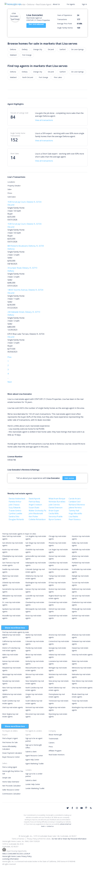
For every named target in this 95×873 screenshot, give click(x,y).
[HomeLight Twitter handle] (68, 808)
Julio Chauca (14, 504)
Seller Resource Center (10, 790)
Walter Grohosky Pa (37, 510)
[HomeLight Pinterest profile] (86, 808)
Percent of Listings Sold (19, 113)
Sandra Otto (14, 516)
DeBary (24, 49)
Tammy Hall (74, 510)
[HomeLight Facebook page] (72, 808)
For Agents (71, 4)
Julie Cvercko (54, 504)
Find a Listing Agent (9, 767)
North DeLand (27, 77)
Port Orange (27, 55)
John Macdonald (36, 513)
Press (51, 746)
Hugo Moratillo (75, 513)
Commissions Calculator (11, 794)
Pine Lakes (58, 77)
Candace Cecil (74, 501)
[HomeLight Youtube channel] (81, 808)
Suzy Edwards (15, 507)
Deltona (13, 49)
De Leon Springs (77, 49)
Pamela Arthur (15, 501)
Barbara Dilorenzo (77, 504)
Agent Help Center (32, 760)
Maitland (13, 55)
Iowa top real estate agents (82, 654)
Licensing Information (10, 859)
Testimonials (53, 738)
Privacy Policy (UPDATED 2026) (39, 839)
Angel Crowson (35, 504)
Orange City (37, 49)
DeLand (51, 49)
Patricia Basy (34, 501)
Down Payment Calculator (12, 753)
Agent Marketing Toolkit (34, 763)
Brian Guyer (54, 510)
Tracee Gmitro (15, 510)
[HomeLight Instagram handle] (77, 808)
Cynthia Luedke (15, 513)
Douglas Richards (16, 519)
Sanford (62, 49)
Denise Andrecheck (17, 498)
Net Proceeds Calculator (11, 786)
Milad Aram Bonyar (57, 498)
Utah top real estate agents (12, 707)
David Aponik (34, 498)
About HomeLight (55, 734)
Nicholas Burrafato (57, 501)
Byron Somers (55, 519)
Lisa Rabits (73, 516)
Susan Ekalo (34, 507)
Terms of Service (18, 839)
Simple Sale (6, 778)
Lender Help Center (32, 784)
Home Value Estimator (10, 782)
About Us (56, 4)
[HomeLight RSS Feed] (91, 808)
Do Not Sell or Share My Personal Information (69, 839)
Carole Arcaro (75, 498)
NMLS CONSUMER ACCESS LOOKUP (16, 854)
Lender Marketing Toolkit (34, 788)
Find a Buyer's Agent (10, 738)
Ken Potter (33, 516)
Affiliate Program (55, 751)
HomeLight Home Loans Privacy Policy (17, 856)
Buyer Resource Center (11, 757)
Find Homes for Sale (10, 742)
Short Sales (14, 153)
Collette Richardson (37, 519)
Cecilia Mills (54, 513)
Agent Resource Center (34, 755)
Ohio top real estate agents (82, 687)
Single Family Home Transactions (17, 134)
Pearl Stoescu (75, 519)
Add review (69, 478)
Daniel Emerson (55, 507)
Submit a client (30, 751)
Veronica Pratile (55, 516)
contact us (50, 826)
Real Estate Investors (57, 755)
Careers (51, 743)
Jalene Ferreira (75, 507)
